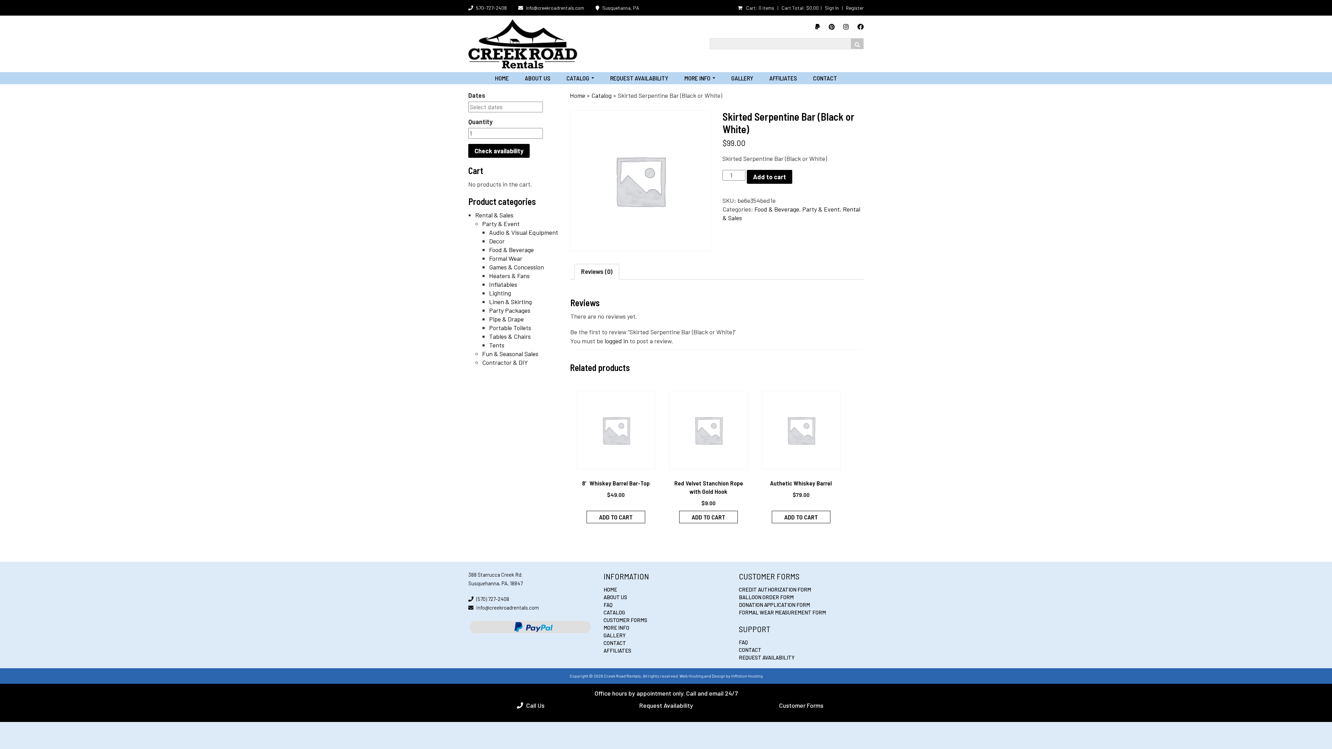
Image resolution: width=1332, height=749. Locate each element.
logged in (616, 341)
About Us (537, 78)
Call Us (535, 705)
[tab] (596, 271)
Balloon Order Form (766, 597)
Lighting (500, 293)
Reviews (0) (597, 271)
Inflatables (503, 284)
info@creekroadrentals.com (555, 8)
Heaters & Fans (509, 275)
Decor (497, 241)
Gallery (742, 78)
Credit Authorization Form (775, 589)
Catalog (580, 78)
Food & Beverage (511, 249)
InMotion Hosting (747, 675)
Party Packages (509, 310)
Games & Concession (516, 267)
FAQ (608, 605)
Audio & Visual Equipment (523, 232)
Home (502, 78)
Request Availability (639, 78)
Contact (825, 78)
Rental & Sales (494, 215)
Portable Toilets (510, 328)
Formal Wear (505, 258)
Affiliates (783, 78)
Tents (496, 345)
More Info (699, 78)
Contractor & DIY (505, 362)
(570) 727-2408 (492, 599)
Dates (476, 95)
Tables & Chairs (510, 336)
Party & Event (501, 223)
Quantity (480, 122)
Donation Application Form (774, 605)
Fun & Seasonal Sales (510, 354)
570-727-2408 (491, 8)
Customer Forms (625, 620)
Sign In (832, 8)
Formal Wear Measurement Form (782, 612)
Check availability (499, 151)
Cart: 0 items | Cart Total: (782, 8)
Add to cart (769, 177)
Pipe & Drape (506, 319)
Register (855, 8)
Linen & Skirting (510, 301)
